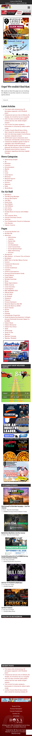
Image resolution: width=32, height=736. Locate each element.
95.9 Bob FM (8, 233)
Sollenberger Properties (12, 315)
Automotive (8, 254)
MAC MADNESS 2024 (11, 290)
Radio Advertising (14, 250)
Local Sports (9, 175)
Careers (7, 262)
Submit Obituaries (10, 325)
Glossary (11, 243)
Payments (8, 298)
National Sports (10, 178)
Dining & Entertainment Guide (14, 273)
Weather (7, 334)
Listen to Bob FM (15, 1)
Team (6, 328)
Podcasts (7, 300)
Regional (7, 184)
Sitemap (7, 313)
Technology (8, 330)
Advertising (12, 237)
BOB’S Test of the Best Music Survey (16, 260)
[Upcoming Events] (16, 496)
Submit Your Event (11, 327)
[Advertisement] (16, 12)
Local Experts (9, 288)
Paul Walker (9, 204)
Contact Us (8, 266)
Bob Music (8, 194)
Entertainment (9, 167)
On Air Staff (8, 294)
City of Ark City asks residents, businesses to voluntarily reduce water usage (17, 126)
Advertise (8, 235)
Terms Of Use (9, 332)
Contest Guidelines (11, 268)
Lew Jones (8, 208)
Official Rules (9, 292)
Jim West (8, 200)
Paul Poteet (8, 210)
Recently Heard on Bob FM (13, 304)
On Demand (8, 180)
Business (8, 163)
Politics (7, 182)
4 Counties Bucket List (12, 231)
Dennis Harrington (11, 198)
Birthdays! (8, 258)
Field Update (9, 277)
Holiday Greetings (10, 279)
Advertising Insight (11, 159)
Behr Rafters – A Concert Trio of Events (17, 256)
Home (6, 281)
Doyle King (8, 202)
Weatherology (15, 733)
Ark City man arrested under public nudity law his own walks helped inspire (16, 120)
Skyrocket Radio (20, 730)
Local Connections (14, 247)
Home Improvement (11, 283)
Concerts (7, 165)
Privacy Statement (11, 302)
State (6, 186)
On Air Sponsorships (15, 248)
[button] (29, 7)
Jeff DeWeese (9, 206)
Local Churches (10, 287)
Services (10, 252)
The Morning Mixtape (12, 196)
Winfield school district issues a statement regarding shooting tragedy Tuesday (17, 151)
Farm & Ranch (9, 275)
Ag (5, 161)
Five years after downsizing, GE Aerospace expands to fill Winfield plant (16, 111)
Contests (7, 269)
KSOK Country (9, 285)
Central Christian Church (13, 217)
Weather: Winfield (10, 338)
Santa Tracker (9, 308)
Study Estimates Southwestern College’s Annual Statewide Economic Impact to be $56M (17, 319)
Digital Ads (11, 241)
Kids (6, 171)
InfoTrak (7, 219)
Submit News (9, 323)
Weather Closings (10, 336)
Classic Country (10, 225)
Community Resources (12, 264)
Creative (10, 239)
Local (6, 173)
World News (8, 188)
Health (7, 169)
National (8, 176)
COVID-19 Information (12, 271)
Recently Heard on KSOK (13, 306)
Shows (7, 309)
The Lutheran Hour (11, 215)
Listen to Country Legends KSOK (15, 3)
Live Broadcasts (13, 245)
